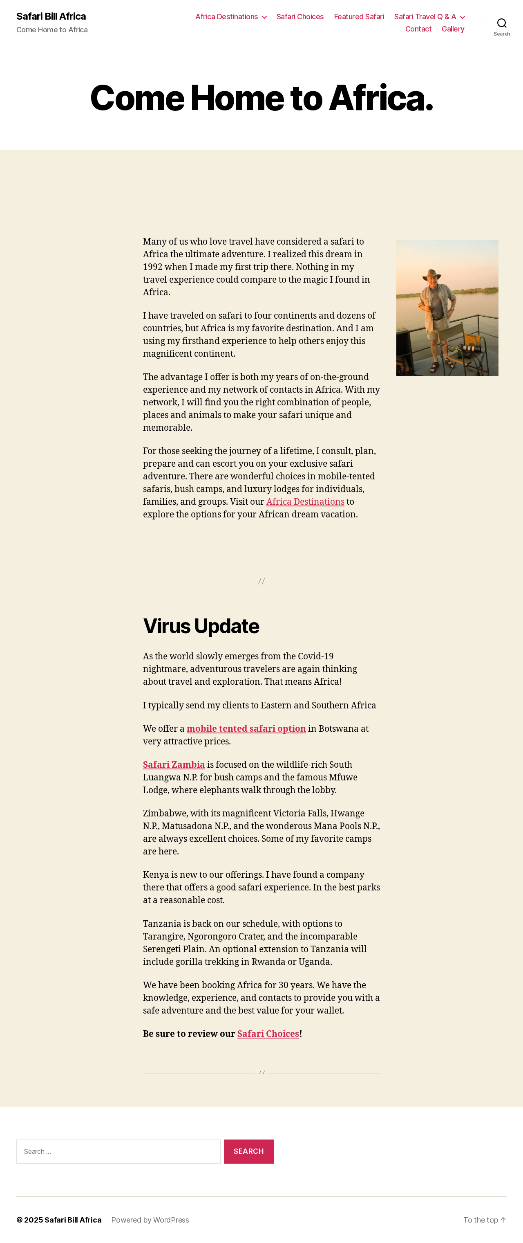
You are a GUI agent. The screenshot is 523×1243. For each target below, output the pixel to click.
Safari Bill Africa (51, 16)
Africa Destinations (226, 16)
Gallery (453, 29)
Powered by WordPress (150, 1220)
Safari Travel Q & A (425, 16)
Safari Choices (300, 16)
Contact (418, 29)
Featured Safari (359, 16)
